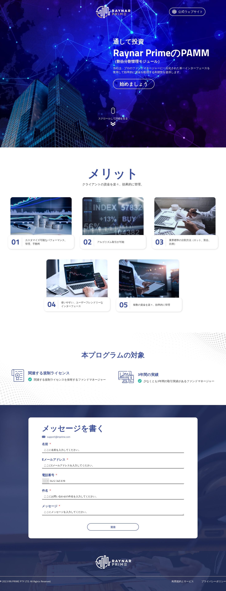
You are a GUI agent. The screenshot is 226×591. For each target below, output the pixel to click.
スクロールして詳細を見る (113, 118)
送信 (113, 527)
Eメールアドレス (53, 459)
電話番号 (48, 475)
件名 (45, 490)
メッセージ (49, 506)
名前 (45, 444)
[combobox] (45, 481)
